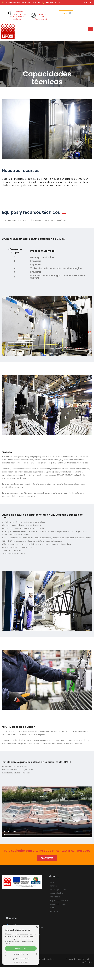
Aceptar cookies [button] (20, 948)
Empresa (53, 886)
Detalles (7, 943)
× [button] (37, 927)
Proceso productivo (58, 889)
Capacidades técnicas (58, 904)
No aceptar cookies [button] (20, 954)
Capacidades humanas (59, 900)
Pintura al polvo (56, 893)
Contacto (54, 911)
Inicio (52, 882)
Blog (52, 908)
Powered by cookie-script (21, 962)
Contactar (47, 858)
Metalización (55, 897)
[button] (21, 958)
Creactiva (88, 962)
